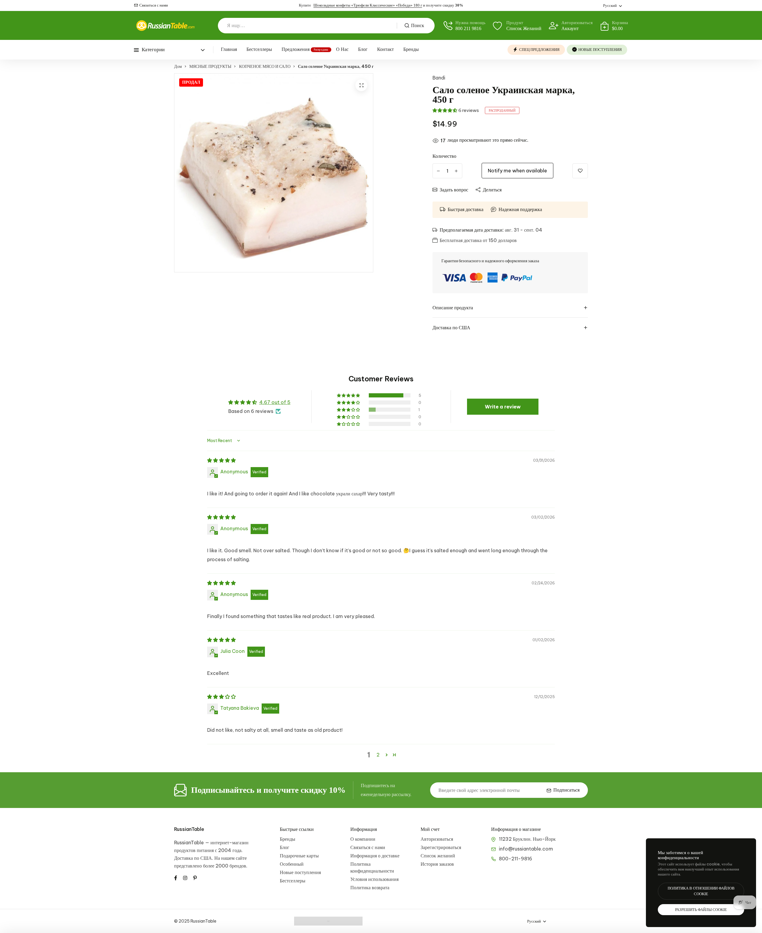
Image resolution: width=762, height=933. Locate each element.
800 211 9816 (468, 28)
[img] (221, 460)
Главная (229, 49)
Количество (444, 156)
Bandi (438, 78)
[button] (444, 110)
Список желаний (438, 856)
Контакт (385, 49)
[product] (361, 85)
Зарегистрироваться (441, 847)
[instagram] (185, 877)
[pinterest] (195, 877)
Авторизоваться (437, 839)
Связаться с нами (153, 5)
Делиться (492, 190)
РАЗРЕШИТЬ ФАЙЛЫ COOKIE (701, 909)
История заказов (437, 864)
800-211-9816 (515, 859)
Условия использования (374, 879)
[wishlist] (580, 170)
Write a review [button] (503, 407)
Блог (363, 49)
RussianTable (189, 829)
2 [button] (378, 755)
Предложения (296, 49)
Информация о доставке (374, 856)
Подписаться (566, 789)
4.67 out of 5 (275, 402)
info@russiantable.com (526, 849)
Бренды (411, 49)
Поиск (417, 25)
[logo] (165, 25)
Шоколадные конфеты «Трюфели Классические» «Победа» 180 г (367, 5)
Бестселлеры (259, 49)
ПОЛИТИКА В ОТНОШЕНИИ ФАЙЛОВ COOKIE (701, 891)
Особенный (292, 864)
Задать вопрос (454, 190)
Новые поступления (300, 872)
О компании (362, 839)
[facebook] (175, 877)
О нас (342, 49)
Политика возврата (369, 887)
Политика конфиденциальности (372, 867)
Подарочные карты (299, 856)
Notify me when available (517, 171)
